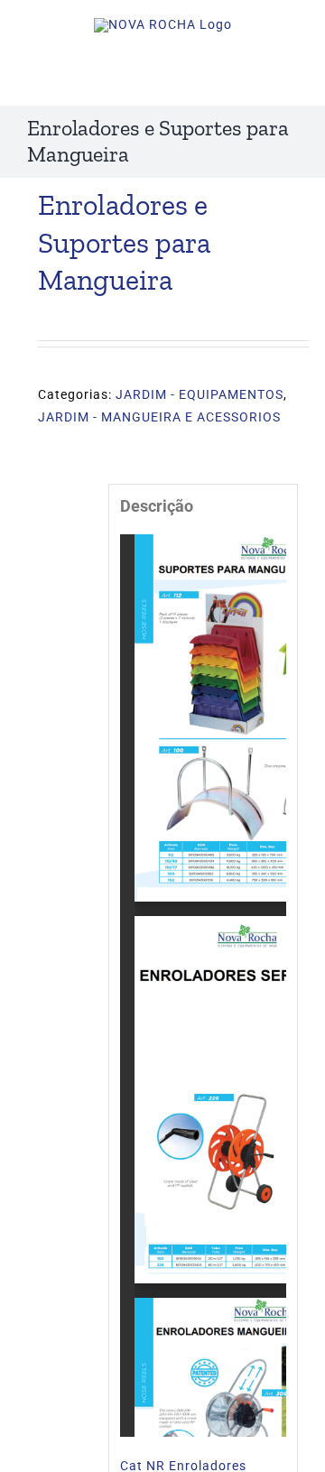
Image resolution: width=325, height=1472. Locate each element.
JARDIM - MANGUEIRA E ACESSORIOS (159, 417)
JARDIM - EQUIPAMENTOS (199, 394)
